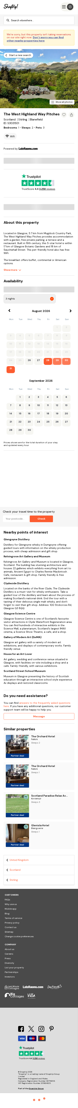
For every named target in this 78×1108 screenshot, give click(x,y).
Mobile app (11, 908)
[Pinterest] (51, 1031)
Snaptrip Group (36, 1088)
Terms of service (13, 918)
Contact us (11, 927)
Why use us (11, 904)
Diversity (9, 963)
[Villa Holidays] (33, 998)
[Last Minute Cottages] (14, 989)
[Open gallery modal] (39, 78)
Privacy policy (12, 922)
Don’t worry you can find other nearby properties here (35, 39)
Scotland (15, 869)
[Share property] (71, 115)
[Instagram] (41, 1031)
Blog (7, 913)
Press (8, 958)
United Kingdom (19, 860)
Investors (10, 976)
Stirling (14, 880)
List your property (14, 967)
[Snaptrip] (11, 7)
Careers (9, 953)
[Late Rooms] (35, 989)
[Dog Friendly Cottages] (56, 989)
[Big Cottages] (16, 998)
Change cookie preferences (19, 936)
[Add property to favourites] (64, 115)
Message (39, 716)
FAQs (7, 899)
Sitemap (9, 931)
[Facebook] (21, 1031)
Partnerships (11, 972)
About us (9, 949)
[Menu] (67, 7)
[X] (31, 1031)
